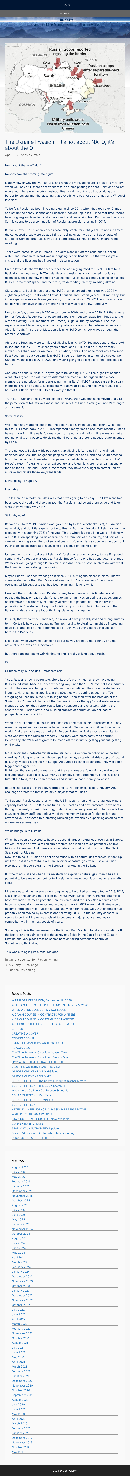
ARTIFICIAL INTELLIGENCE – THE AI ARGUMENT (43, 1024)
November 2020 (22, 1385)
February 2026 (21, 1181)
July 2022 (18, 1309)
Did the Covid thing (22, 970)
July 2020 (18, 1404)
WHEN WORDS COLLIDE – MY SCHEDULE (39, 1009)
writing (53, 959)
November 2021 (22, 1333)
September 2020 (23, 1395)
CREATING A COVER (25, 1033)
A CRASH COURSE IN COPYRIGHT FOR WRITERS (43, 1019)
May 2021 (18, 1357)
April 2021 (18, 1361)
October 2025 (21, 1200)
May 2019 (18, 1452)
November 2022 (22, 1300)
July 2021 (18, 1347)
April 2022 (18, 1319)
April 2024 (18, 1257)
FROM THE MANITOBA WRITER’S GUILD (37, 1043)
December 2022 (22, 1295)
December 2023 (22, 1276)
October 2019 (20, 1447)
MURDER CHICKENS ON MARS (31, 1076)
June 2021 (18, 1352)
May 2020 (18, 1414)
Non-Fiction (39, 959)
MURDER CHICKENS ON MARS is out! (36, 1071)
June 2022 (19, 1314)
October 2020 (21, 1390)
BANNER (17, 1028)
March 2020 (19, 1423)
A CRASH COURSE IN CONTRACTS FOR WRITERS (43, 1014)
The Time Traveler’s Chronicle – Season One (40, 1057)
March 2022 (19, 1324)
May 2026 (18, 1176)
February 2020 (21, 1428)
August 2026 (20, 1167)
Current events (19, 959)
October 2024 (21, 1233)
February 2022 (21, 1328)
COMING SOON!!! (23, 1038)
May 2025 (18, 1219)
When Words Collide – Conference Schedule (40, 1090)
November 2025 (22, 1195)
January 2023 (21, 1290)
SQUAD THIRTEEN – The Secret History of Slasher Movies (49, 1081)
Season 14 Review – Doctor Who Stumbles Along (43, 1133)
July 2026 (18, 1172)
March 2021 (19, 1366)
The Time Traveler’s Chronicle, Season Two (39, 1052)
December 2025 (22, 1191)
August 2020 (20, 1399)
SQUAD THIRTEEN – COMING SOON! (35, 1100)
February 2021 (21, 1371)
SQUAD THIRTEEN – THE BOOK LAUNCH (38, 1085)
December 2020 (22, 1380)
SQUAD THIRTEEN (24, 1104)
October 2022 (21, 1305)
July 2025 (18, 1210)
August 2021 (20, 1342)
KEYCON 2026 (21, 1047)
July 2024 (18, 1243)
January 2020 (21, 1433)
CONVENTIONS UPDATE (27, 1123)
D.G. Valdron (66, 20)
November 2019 (22, 1442)
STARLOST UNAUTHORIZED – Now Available (40, 1119)
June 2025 (19, 1214)
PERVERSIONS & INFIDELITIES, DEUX (35, 1138)
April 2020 (18, 1418)
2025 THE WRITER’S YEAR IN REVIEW (36, 1066)
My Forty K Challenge (23, 965)
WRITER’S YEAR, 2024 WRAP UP (32, 1114)
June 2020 (19, 1409)
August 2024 (20, 1238)
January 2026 (21, 1186)
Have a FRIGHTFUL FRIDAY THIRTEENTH (38, 1062)
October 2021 (20, 1338)
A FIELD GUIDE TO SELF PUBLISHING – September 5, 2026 (50, 1005)
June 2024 (19, 1248)
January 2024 (21, 1271)
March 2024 (19, 1262)
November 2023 (22, 1281)
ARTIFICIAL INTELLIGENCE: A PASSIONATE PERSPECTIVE (49, 1109)
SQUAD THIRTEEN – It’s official (32, 1095)
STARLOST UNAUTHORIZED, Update (35, 1128)
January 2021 (20, 1376)
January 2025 (21, 1224)
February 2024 (21, 1267)
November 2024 (22, 1229)
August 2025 (20, 1205)
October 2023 (21, 1286)
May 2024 (18, 1252)
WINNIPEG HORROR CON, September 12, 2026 (42, 1000)
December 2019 (22, 1437)
